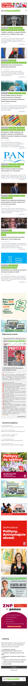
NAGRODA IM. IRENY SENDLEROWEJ (9, 232)
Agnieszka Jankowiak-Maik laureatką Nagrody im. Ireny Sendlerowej (12, 238)
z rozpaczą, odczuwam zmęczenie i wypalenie (14, 659)
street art (21, 29)
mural (3, 29)
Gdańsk (11, 27)
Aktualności (5, 27)
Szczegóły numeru (21, 416)
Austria (11, 93)
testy (24, 93)
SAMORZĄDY (12, 129)
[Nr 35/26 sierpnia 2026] (14, 352)
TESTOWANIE (16, 166)
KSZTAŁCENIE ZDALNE (6, 62)
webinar (14, 267)
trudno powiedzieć (7, 664)
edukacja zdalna (13, 265)
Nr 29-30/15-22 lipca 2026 (8, 439)
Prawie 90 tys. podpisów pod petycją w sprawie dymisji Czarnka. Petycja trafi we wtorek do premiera (13, 202)
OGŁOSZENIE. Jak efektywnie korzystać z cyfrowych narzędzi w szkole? (14, 271)
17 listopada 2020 (6, 36)
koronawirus (12, 60)
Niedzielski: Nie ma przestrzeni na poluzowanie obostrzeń (12, 66)
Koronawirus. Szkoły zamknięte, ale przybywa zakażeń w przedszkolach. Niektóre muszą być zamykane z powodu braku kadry (14, 135)
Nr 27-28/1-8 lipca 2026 (7, 443)
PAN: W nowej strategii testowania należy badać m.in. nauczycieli (12, 170)
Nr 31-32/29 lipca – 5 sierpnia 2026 (10, 434)
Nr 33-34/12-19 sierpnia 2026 (9, 430)
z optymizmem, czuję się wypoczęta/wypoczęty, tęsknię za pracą (11, 650)
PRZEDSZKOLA (5, 129)
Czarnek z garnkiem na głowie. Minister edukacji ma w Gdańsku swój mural (13, 33)
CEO (10, 230)
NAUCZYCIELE (17, 93)
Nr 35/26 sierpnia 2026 (8, 372)
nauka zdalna (21, 127)
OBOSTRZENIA (23, 62)
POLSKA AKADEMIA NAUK (7, 166)
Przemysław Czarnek (12, 29)
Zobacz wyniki (14, 670)
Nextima (14, 683)
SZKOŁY (3, 234)
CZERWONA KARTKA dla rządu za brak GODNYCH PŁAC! (13, 369)
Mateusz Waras (18, 27)
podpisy (22, 195)
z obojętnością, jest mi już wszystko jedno (13, 661)
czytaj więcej (22, 44)
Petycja (17, 195)
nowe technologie (6, 267)
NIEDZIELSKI (15, 62)
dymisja (11, 195)
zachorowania (20, 129)
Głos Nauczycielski (9, 682)
